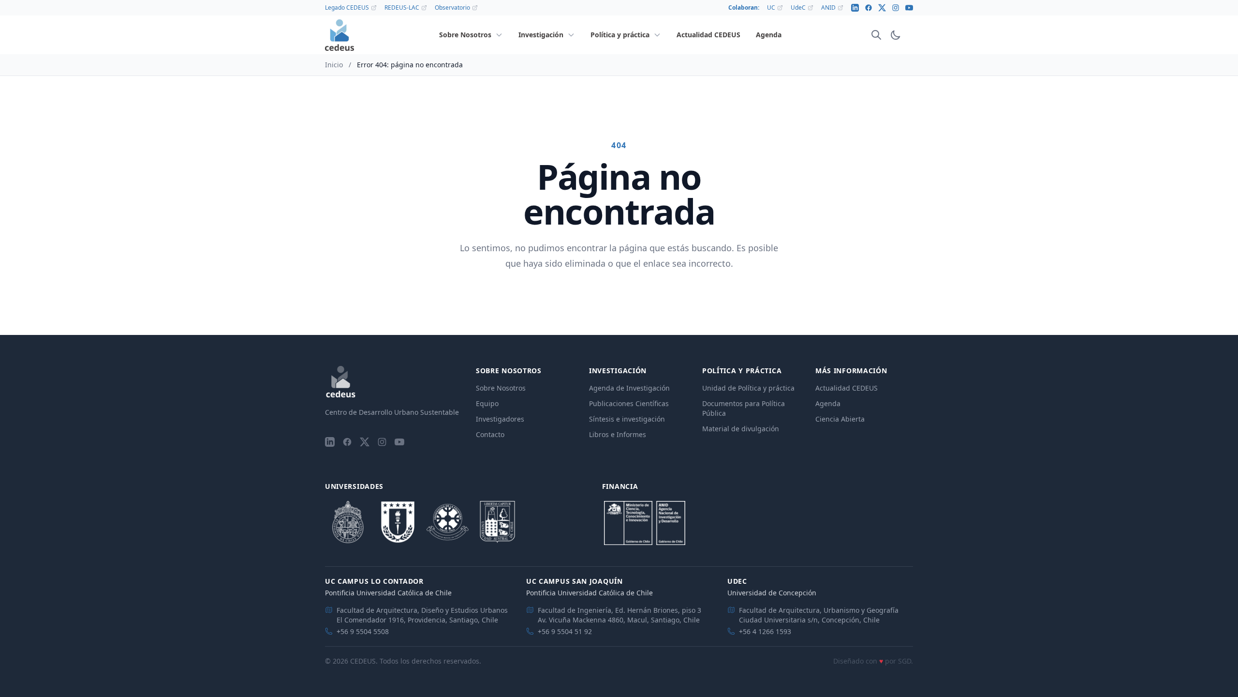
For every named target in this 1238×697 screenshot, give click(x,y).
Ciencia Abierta (840, 419)
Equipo (487, 403)
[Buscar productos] (876, 35)
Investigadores (500, 419)
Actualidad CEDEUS (846, 388)
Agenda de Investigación (629, 388)
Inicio (334, 64)
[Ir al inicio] (339, 35)
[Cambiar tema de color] (895, 35)
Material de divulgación (740, 428)
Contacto (490, 434)
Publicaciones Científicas (629, 403)
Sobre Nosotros (501, 388)
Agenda (827, 403)
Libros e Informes (617, 434)
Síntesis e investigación (627, 419)
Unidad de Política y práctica (748, 388)
